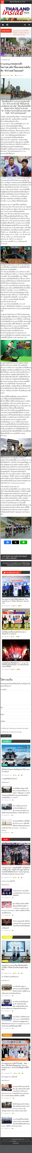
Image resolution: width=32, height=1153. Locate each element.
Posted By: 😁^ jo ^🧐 (7, 81)
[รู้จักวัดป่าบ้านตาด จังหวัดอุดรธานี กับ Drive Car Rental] (16, 762)
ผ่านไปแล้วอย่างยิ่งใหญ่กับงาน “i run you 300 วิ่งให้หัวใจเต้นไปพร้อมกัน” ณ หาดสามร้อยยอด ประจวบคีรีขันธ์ (15, 671)
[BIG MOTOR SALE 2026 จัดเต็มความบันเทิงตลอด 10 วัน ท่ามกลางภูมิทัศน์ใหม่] (7, 898)
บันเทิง (4, 869)
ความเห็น (4, 695)
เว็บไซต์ (3, 727)
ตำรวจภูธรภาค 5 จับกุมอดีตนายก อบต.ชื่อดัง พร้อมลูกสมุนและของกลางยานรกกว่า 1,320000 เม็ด (16, 570)
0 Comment (19, 81)
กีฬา (2, 60)
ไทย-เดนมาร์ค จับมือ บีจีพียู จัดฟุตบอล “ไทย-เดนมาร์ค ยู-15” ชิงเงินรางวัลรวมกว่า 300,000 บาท (15, 607)
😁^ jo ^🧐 (16, 611)
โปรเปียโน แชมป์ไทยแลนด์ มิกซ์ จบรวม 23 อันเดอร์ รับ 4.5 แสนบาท (14, 639)
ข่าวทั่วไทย (5, 967)
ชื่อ (2, 714)
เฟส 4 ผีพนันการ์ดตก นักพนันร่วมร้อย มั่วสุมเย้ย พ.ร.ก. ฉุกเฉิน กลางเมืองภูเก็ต (14, 563)
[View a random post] (29, 25)
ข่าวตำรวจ (5, 1065)
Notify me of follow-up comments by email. (15, 734)
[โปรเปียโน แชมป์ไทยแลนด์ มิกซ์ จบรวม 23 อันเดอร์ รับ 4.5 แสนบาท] (16, 625)
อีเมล (3, 720)
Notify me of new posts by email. (12, 738)
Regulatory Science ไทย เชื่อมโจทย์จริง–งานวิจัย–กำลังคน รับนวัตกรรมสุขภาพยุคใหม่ (15, 973)
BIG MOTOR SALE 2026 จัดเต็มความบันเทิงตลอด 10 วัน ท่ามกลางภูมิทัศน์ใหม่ (21, 899)
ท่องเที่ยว (5, 771)
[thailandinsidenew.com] (3, 24)
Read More (5, 788)
